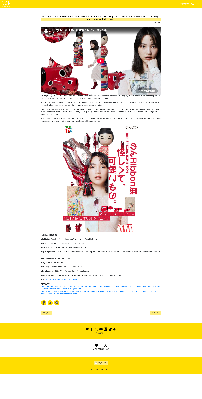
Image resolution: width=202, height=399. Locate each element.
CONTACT (102, 363)
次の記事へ (46, 313)
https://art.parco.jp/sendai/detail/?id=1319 (61, 279)
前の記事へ (156, 313)
